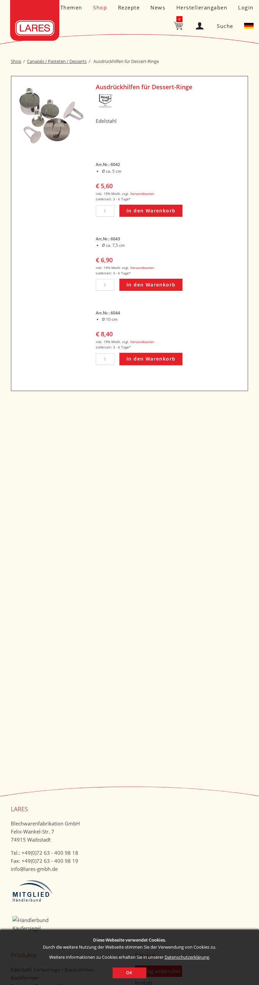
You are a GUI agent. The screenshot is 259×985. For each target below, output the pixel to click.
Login (246, 7)
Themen (71, 7)
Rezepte (129, 7)
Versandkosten (142, 193)
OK (129, 973)
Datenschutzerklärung (187, 957)
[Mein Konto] (201, 24)
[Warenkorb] (179, 25)
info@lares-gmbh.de (34, 868)
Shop (100, 7)
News (157, 7)
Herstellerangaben (202, 7)
